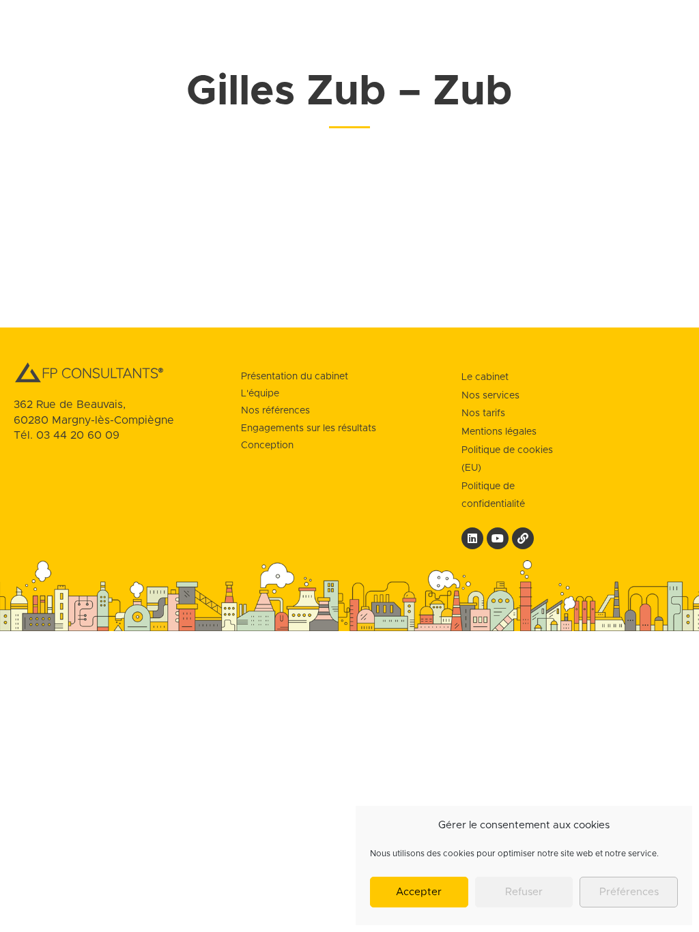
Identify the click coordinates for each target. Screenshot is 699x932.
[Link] (523, 538)
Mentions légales (499, 432)
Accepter (419, 892)
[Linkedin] (472, 538)
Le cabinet (485, 377)
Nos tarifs (483, 413)
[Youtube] (498, 538)
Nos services (490, 396)
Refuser (524, 892)
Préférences (629, 892)
